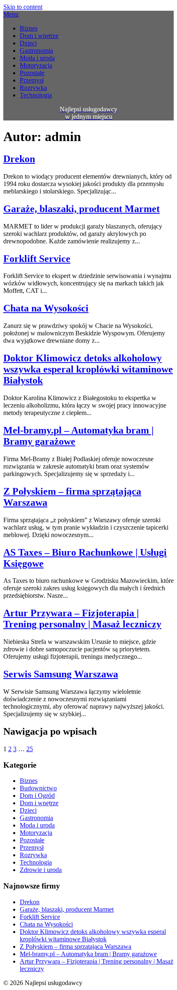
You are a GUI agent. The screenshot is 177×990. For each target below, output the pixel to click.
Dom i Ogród (37, 795)
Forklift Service (36, 258)
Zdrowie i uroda (41, 869)
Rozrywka (33, 87)
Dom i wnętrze (39, 35)
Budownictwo (38, 788)
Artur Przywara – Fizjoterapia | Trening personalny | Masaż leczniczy (82, 618)
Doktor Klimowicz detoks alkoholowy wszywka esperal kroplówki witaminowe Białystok (88, 369)
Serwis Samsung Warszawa (60, 674)
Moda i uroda (37, 57)
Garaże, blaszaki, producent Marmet (81, 208)
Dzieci (28, 43)
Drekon (19, 158)
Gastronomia (36, 50)
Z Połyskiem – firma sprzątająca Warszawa (75, 946)
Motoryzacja (36, 65)
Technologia (36, 95)
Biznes (28, 28)
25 (29, 748)
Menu (11, 14)
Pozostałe (32, 72)
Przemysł (32, 80)
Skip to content (22, 6)
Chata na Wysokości (45, 308)
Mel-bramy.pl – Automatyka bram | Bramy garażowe (88, 953)
